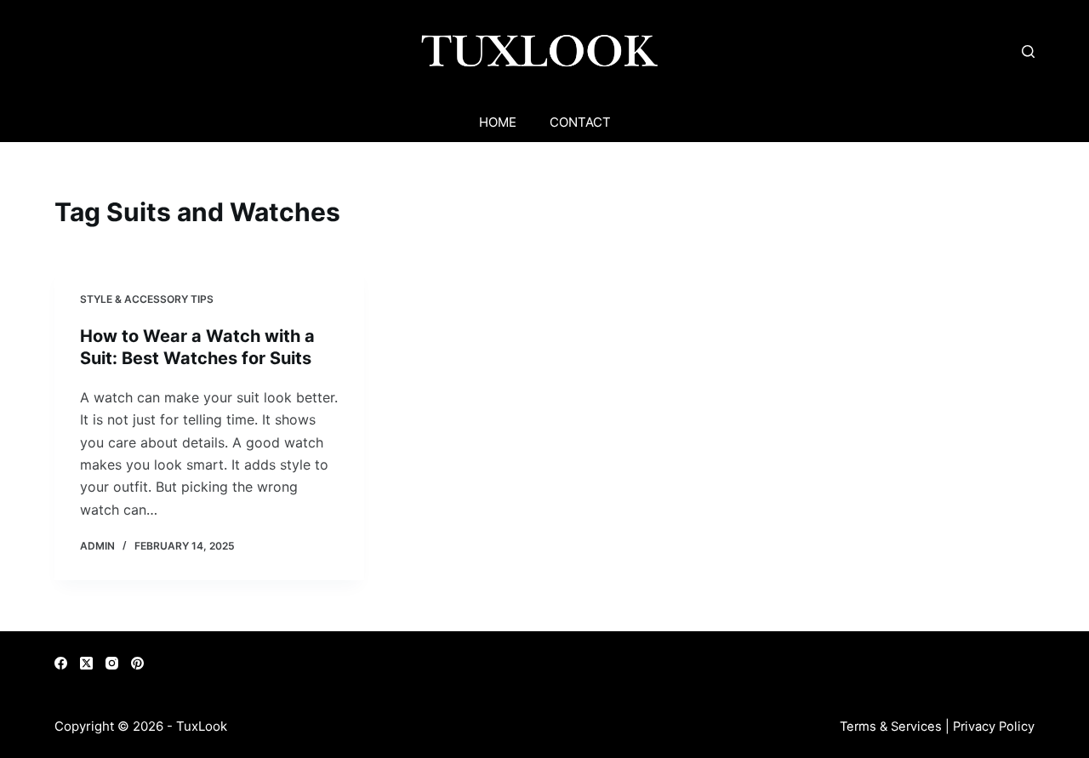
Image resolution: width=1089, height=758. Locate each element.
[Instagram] (111, 663)
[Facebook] (60, 663)
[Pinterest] (137, 663)
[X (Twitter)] (86, 663)
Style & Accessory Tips (147, 299)
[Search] (1028, 51)
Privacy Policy (994, 726)
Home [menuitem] (497, 122)
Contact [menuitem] (580, 122)
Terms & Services (891, 726)
